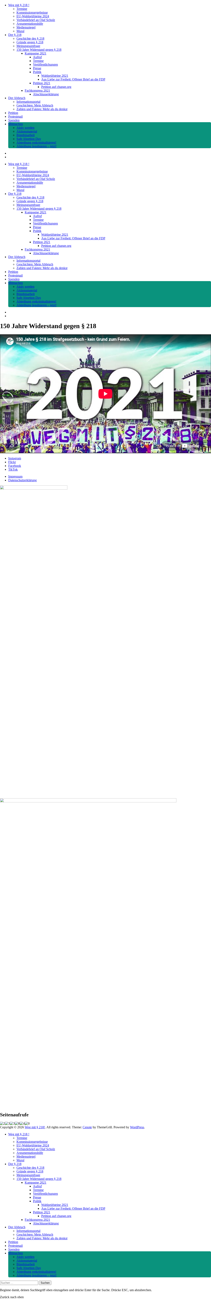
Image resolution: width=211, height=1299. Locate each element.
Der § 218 (14, 35)
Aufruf (37, 57)
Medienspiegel (25, 27)
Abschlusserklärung (46, 94)
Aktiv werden (25, 127)
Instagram (14, 458)
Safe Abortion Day (28, 139)
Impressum (15, 476)
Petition (13, 113)
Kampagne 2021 (35, 53)
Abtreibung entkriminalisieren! (36, 142)
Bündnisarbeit (25, 135)
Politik (37, 72)
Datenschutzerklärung (22, 480)
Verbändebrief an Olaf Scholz (35, 20)
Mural (20, 31)
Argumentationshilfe (29, 23)
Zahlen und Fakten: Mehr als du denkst (41, 109)
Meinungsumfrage (28, 46)
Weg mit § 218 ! (18, 5)
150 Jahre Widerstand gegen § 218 (38, 49)
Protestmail (15, 116)
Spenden (14, 120)
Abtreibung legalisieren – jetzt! (36, 146)
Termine (21, 9)
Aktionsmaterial (26, 131)
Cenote (87, 1127)
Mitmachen (15, 124)
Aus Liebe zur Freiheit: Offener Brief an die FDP (73, 79)
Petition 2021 (41, 83)
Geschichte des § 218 (30, 38)
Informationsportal (28, 101)
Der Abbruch (16, 98)
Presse (37, 68)
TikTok (13, 469)
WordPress (137, 1127)
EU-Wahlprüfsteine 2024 (32, 16)
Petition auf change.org (56, 87)
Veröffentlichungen (45, 64)
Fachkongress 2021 (37, 90)
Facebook (14, 465)
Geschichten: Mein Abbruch (34, 105)
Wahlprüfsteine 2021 (54, 75)
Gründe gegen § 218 (29, 42)
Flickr (12, 462)
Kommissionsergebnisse (32, 12)
